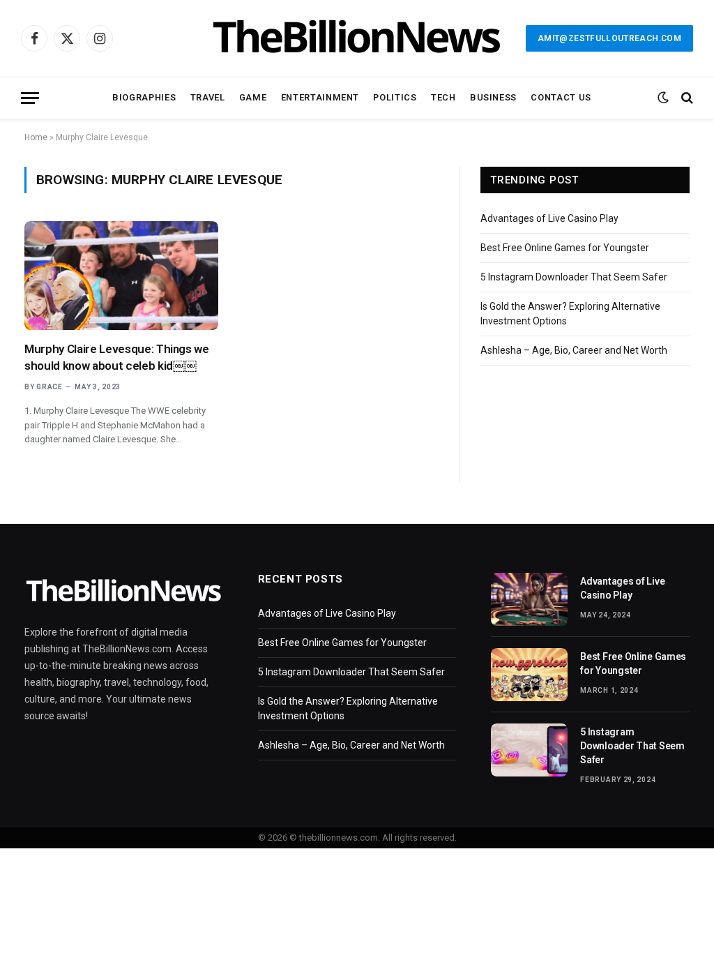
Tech (443, 97)
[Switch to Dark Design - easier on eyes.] (663, 97)
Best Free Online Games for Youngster (564, 247)
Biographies (144, 97)
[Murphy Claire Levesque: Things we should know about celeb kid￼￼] (121, 275)
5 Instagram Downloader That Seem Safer (573, 277)
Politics (394, 97)
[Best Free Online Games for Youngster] (529, 674)
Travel (207, 97)
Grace (49, 387)
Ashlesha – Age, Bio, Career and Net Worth (573, 350)
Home (35, 137)
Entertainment (320, 97)
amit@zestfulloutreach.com (609, 38)
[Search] (685, 98)
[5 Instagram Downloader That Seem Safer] (529, 749)
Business (493, 97)
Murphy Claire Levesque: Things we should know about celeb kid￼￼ (116, 357)
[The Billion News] (357, 38)
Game (253, 97)
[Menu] (30, 98)
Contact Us (561, 97)
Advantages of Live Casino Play (549, 218)
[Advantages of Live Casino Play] (529, 599)
